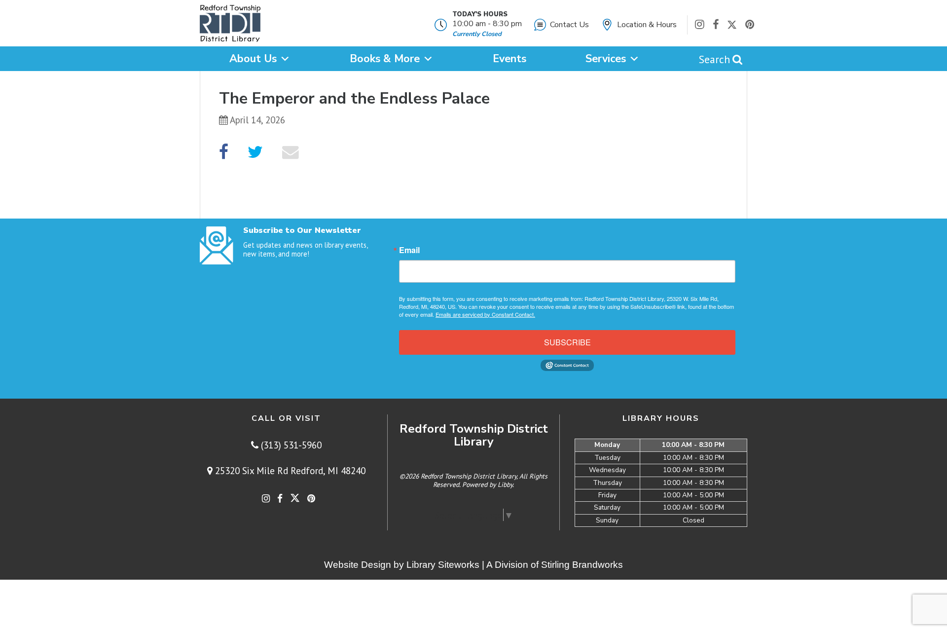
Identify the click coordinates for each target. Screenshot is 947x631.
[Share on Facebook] (223, 152)
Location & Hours (647, 24)
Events (509, 58)
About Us (253, 58)
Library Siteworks (442, 564)
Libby (505, 484)
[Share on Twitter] (255, 152)
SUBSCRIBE (567, 342)
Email (409, 250)
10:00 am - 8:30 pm (487, 23)
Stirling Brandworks (582, 564)
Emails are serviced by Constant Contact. (485, 314)
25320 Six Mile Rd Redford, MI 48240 (289, 470)
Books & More (385, 58)
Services (605, 58)
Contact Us (569, 24)
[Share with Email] (290, 152)
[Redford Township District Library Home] (230, 25)
